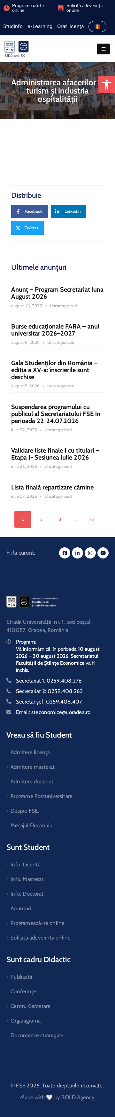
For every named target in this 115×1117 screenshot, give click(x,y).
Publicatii (21, 977)
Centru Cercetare (30, 1006)
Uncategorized (63, 306)
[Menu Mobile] (103, 49)
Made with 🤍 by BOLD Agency (57, 1097)
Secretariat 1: (49, 680)
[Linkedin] (77, 552)
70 (91, 519)
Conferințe (23, 991)
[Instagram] (90, 552)
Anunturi (21, 908)
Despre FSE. (25, 811)
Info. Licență (26, 864)
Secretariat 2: (49, 691)
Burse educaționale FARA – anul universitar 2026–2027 (55, 330)
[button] (106, 84)
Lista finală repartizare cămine (52, 487)
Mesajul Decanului (32, 825)
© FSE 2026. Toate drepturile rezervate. (57, 1085)
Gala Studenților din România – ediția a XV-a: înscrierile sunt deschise (54, 370)
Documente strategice (37, 1035)
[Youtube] (103, 552)
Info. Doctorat (27, 894)
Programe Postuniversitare (42, 796)
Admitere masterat (33, 767)
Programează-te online (38, 923)
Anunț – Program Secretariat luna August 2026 (57, 293)
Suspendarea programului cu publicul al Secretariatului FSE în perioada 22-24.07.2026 (55, 414)
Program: (26, 642)
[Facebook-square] (64, 552)
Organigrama (26, 1020)
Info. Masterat (27, 879)
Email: (53, 712)
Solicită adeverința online (84, 8)
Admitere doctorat (32, 781)
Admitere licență (30, 752)
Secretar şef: (49, 701)
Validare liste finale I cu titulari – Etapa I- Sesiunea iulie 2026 (55, 454)
